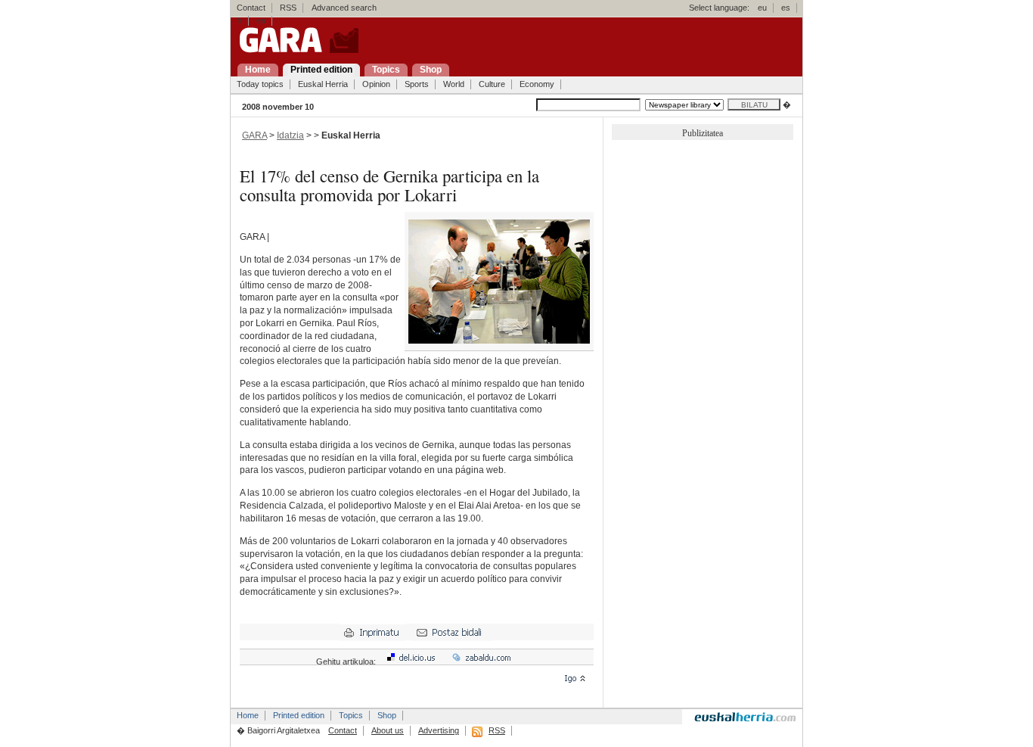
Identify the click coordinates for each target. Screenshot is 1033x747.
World (453, 84)
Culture (492, 84)
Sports (417, 84)
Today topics (260, 84)
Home (248, 715)
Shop (386, 715)
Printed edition (298, 715)
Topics (351, 715)
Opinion (376, 84)
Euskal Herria (323, 84)
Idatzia (290, 135)
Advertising (438, 730)
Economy (537, 84)
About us (387, 730)
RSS (288, 7)
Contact (251, 7)
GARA (254, 135)
